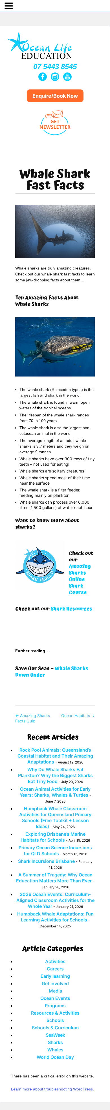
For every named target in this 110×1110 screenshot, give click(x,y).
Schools (55, 1020)
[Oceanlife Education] (40, 60)
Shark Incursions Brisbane (46, 861)
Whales (55, 1050)
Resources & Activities (55, 1013)
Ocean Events (55, 998)
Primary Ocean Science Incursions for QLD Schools (55, 850)
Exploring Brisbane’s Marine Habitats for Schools (53, 837)
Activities (55, 961)
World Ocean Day (55, 1057)
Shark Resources (71, 609)
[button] (10, 6)
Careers (55, 969)
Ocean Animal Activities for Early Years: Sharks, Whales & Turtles (55, 792)
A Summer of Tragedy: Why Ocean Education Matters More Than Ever (54, 878)
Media (55, 991)
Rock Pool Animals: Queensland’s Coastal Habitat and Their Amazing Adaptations (55, 756)
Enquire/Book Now (55, 96)
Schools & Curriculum (55, 1027)
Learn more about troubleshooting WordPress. (52, 1089)
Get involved (55, 983)
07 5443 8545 (55, 66)
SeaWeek (55, 1035)
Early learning (55, 976)
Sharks (55, 1042)
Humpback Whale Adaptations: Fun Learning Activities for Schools (55, 917)
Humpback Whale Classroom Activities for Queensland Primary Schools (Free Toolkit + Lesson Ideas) (55, 817)
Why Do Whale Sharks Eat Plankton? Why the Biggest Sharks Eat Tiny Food (55, 775)
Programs (55, 1005)
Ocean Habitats (78, 715)
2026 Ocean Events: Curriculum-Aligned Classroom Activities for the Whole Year (55, 900)
